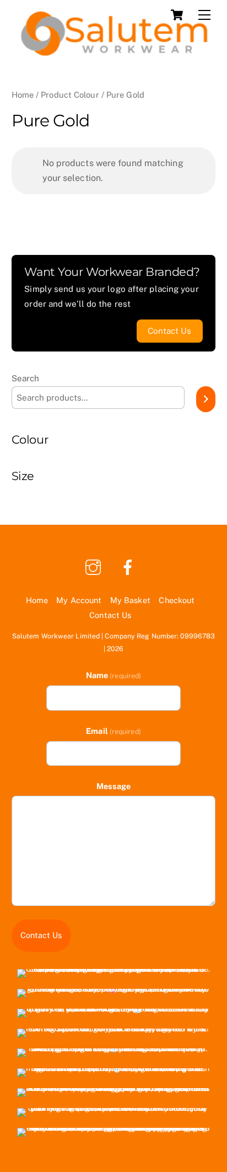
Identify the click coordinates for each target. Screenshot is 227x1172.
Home (23, 94)
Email (113, 731)
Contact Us (110, 615)
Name (113, 675)
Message (113, 786)
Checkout (176, 600)
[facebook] (130, 566)
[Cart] (177, 15)
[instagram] (95, 566)
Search (26, 378)
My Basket (130, 600)
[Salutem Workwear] (111, 54)
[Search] (205, 399)
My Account (78, 600)
